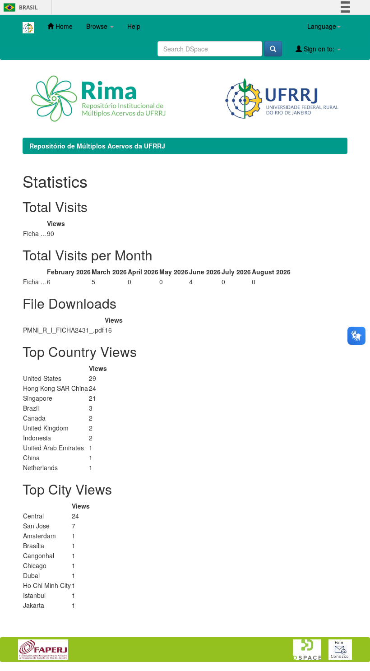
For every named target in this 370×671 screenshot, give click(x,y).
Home (63, 26)
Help (133, 26)
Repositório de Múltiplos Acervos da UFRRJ (97, 145)
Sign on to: (319, 48)
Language (321, 26)
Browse (97, 26)
